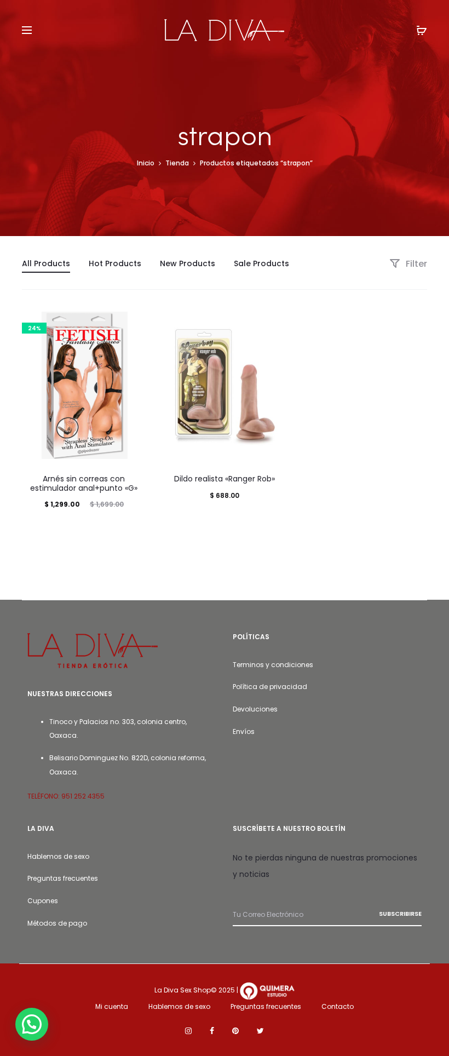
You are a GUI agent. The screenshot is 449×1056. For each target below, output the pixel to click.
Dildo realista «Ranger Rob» (224, 478)
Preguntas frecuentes (62, 878)
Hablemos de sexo (58, 856)
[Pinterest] (235, 1031)
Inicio (145, 163)
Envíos (244, 731)
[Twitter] (260, 1031)
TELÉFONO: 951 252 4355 (66, 796)
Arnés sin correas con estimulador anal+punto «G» (83, 483)
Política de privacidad (270, 686)
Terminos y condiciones (273, 664)
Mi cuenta (111, 1006)
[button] (31, 1024)
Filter (415, 263)
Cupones (42, 900)
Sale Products (261, 263)
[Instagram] (188, 1031)
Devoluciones (255, 709)
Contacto (337, 1006)
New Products (187, 263)
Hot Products (115, 263)
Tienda (177, 163)
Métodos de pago (57, 923)
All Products (46, 263)
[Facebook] (212, 1031)
